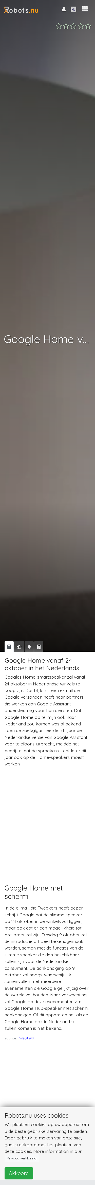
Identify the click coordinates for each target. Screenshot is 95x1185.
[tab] (9, 646)
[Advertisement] (47, 820)
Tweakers (26, 1038)
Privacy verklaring (21, 1158)
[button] (85, 9)
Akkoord (19, 1173)
